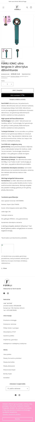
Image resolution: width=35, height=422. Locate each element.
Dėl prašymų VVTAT (9, 332)
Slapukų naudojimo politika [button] (11, 414)
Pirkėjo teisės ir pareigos (11, 328)
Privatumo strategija (9, 320)
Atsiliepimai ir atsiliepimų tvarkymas (14, 343)
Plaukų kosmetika (9, 362)
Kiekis (3, 81)
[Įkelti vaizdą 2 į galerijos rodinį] (17, 54)
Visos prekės (7, 354)
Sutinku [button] (17, 419)
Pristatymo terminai (9, 324)
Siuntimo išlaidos (15, 76)
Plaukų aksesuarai (9, 366)
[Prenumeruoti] (27, 389)
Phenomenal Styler (9, 370)
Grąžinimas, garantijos (10, 340)
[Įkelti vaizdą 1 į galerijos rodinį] (7, 54)
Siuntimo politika (8, 336)
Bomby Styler (7, 374)
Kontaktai (6, 378)
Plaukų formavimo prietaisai (12, 358)
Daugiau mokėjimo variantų (17, 99)
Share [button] (5, 268)
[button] (3, 7)
